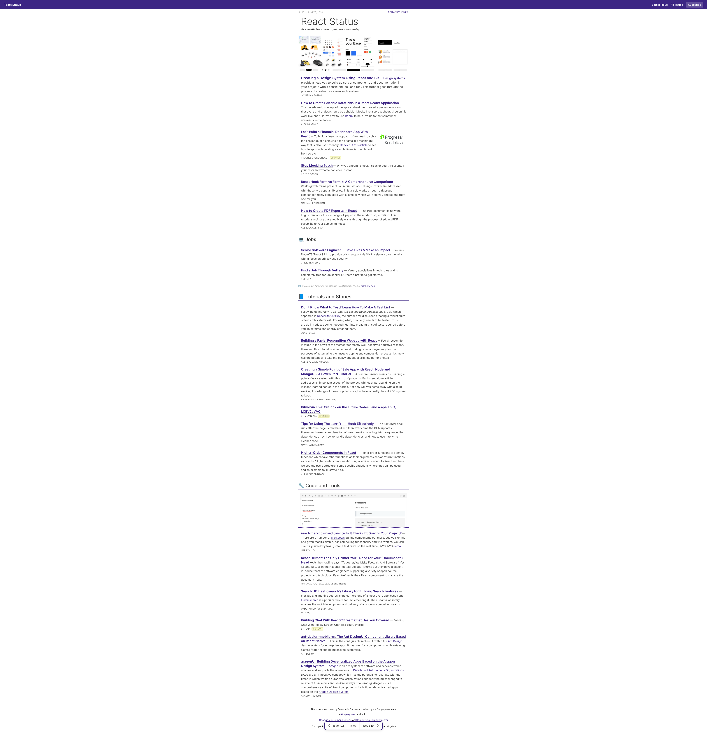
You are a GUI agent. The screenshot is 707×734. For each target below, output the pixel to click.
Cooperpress (348, 714)
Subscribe (694, 4)
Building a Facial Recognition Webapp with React (339, 340)
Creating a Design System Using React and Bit (340, 78)
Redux (349, 116)
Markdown (338, 537)
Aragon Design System (334, 691)
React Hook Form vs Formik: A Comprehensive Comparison (347, 182)
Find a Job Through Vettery (322, 270)
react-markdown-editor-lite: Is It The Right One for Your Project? (351, 533)
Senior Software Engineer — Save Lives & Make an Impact (345, 250)
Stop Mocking (317, 165)
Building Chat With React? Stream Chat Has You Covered (345, 620)
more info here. (368, 286)
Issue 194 (369, 725)
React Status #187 (328, 316)
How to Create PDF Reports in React (329, 211)
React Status (12, 4)
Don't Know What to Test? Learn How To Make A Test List (345, 307)
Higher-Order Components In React (328, 452)
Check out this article (354, 145)
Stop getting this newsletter (371, 720)
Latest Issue (660, 4)
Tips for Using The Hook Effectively (337, 424)
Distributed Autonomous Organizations (378, 670)
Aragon (333, 666)
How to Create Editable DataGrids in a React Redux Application (350, 103)
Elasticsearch (309, 600)
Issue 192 (338, 725)
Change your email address (335, 720)
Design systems (394, 78)
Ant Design (395, 641)
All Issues (677, 4)
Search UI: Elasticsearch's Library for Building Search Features (349, 591)
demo (397, 546)
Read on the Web (398, 12)
